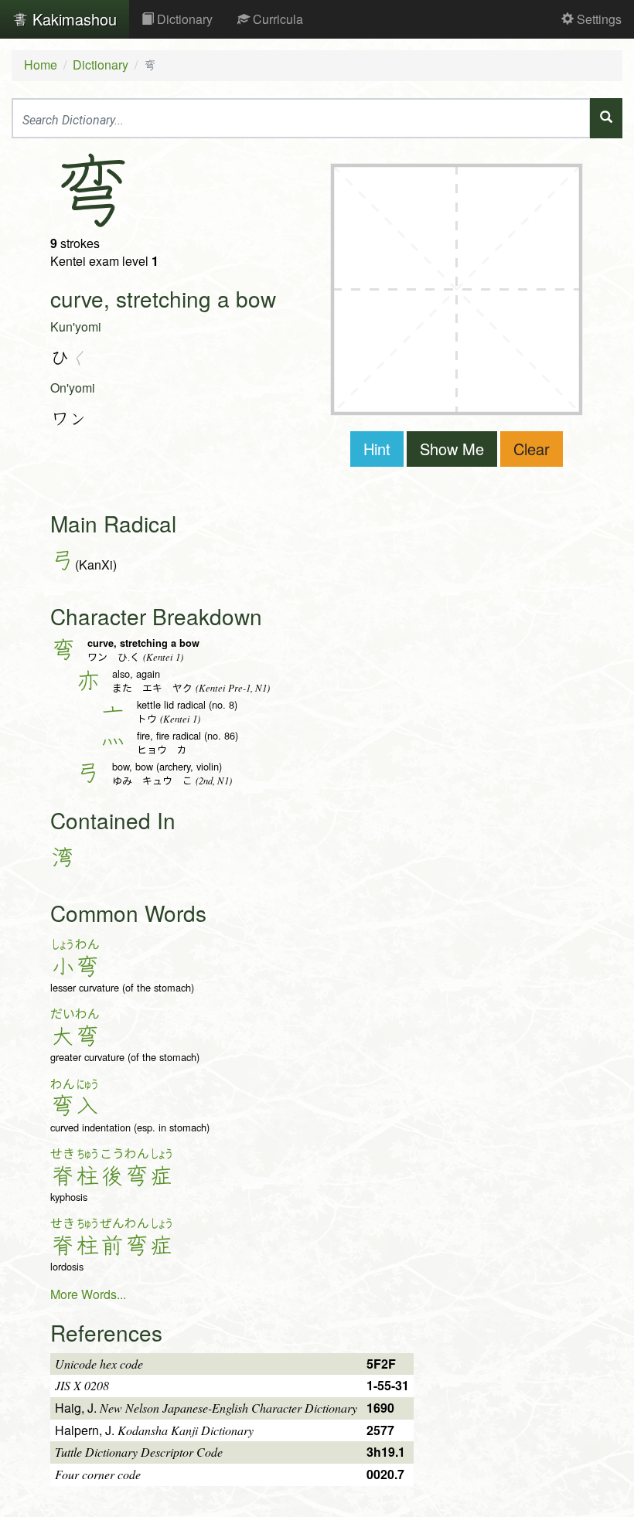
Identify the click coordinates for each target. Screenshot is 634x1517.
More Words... (88, 1294)
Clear (531, 448)
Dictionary (183, 19)
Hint (376, 448)
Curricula (276, 19)
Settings (598, 19)
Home (40, 64)
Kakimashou (72, 19)
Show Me (452, 448)
